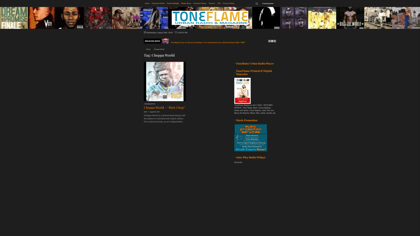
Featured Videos (199, 3)
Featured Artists (158, 3)
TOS (219, 3)
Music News (186, 3)
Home (147, 3)
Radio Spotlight (173, 3)
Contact (212, 3)
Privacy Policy (228, 3)
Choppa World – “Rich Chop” (164, 107)
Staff (145, 112)
